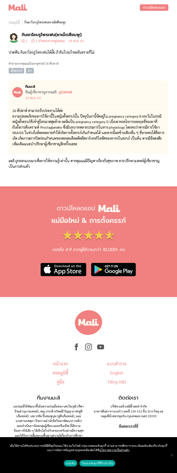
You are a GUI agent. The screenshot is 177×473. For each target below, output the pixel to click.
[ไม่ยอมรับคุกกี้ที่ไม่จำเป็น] (171, 455)
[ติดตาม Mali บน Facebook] (76, 349)
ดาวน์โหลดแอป (154, 7)
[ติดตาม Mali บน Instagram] (88, 349)
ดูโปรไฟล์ (65, 92)
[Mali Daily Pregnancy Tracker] (74, 7)
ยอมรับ (70, 463)
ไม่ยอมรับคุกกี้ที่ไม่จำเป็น (97, 463)
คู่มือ (60, 382)
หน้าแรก (60, 363)
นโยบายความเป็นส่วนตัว (114, 450)
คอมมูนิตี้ (14, 22)
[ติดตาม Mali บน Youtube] (100, 349)
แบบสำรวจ (116, 363)
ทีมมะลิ (30, 86)
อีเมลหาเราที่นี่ (128, 426)
